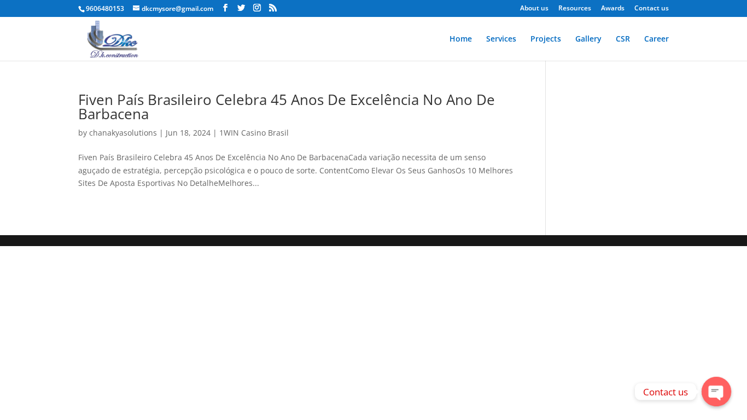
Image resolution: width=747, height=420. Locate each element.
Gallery (588, 39)
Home (461, 39)
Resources (574, 9)
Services (501, 39)
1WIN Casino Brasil (254, 132)
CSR (623, 39)
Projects (545, 39)
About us (534, 9)
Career (656, 39)
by (83, 132)
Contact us (651, 9)
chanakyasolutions (123, 132)
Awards (613, 9)
